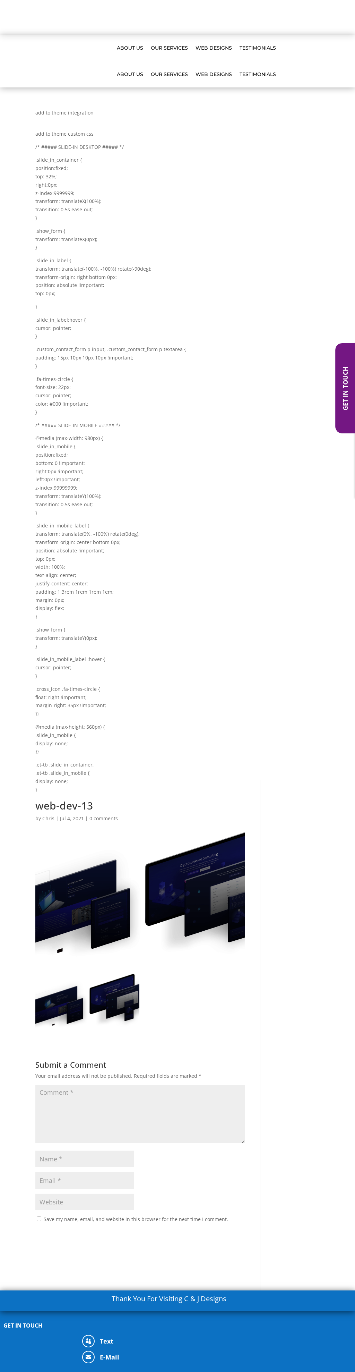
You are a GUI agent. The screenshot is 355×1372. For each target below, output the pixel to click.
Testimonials (268, 17)
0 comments (103, 818)
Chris (48, 818)
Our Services (202, 17)
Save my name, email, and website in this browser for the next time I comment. (136, 1219)
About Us (171, 17)
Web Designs (234, 17)
